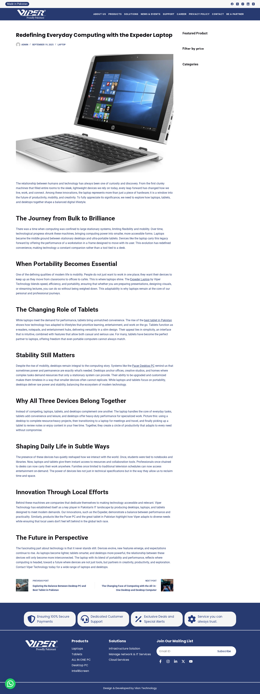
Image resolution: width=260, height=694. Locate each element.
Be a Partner (235, 14)
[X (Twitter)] (237, 4)
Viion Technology (145, 688)
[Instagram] (242, 4)
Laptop (62, 44)
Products (115, 14)
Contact (218, 14)
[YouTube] (253, 4)
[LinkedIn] (248, 4)
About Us (99, 14)
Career (181, 14)
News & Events (150, 14)
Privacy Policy (199, 14)
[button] (10, 683)
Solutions (131, 14)
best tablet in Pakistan (158, 320)
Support (168, 14)
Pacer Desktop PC (143, 365)
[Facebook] (232, 4)
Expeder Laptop (140, 279)
